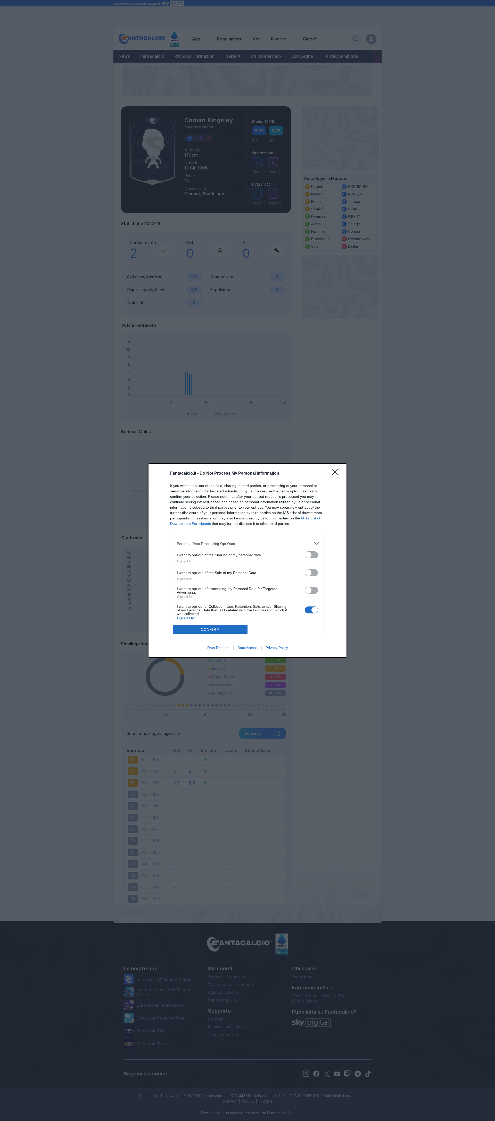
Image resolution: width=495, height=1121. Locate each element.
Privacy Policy (277, 648)
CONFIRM (210, 629)
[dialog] (247, 560)
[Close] (337, 473)
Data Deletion (218, 648)
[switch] (311, 554)
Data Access (247, 648)
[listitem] (247, 543)
